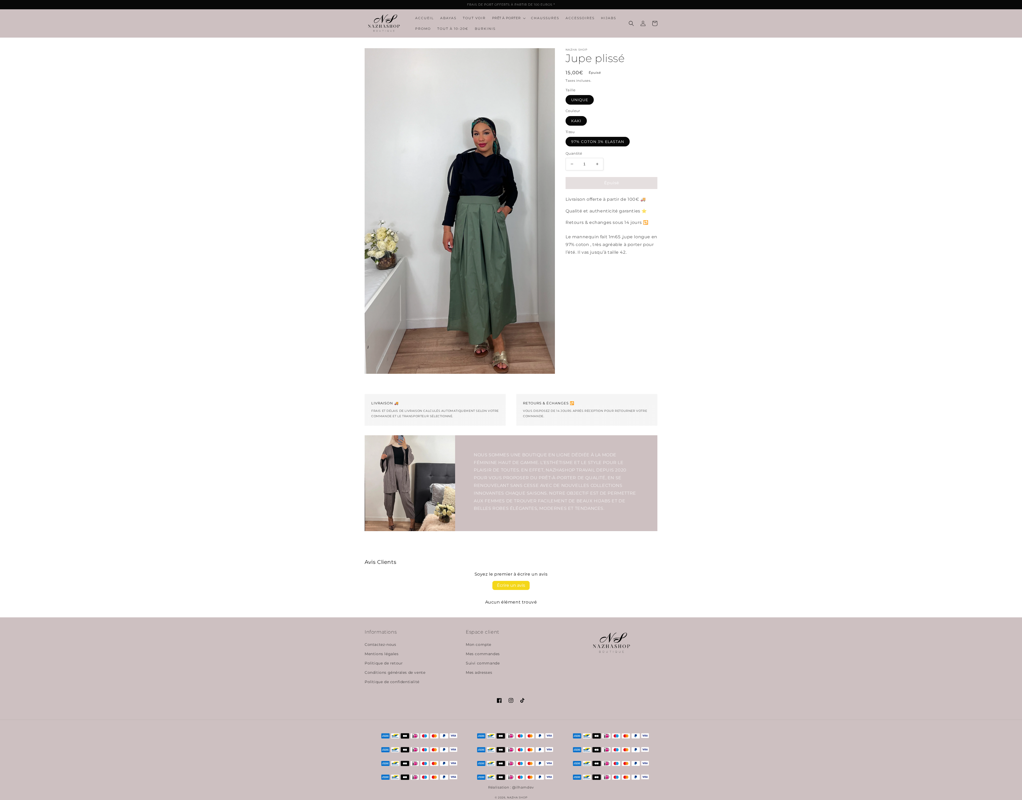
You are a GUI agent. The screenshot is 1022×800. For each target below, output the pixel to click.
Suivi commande (483, 663)
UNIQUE (579, 99)
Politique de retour (384, 663)
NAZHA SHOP (517, 797)
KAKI (576, 120)
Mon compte (478, 644)
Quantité (574, 153)
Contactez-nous (380, 644)
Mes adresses (479, 672)
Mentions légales (382, 653)
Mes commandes (483, 653)
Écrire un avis (511, 585)
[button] (508, 18)
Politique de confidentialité (392, 681)
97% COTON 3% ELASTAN (597, 141)
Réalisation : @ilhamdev (511, 787)
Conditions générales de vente (395, 672)
